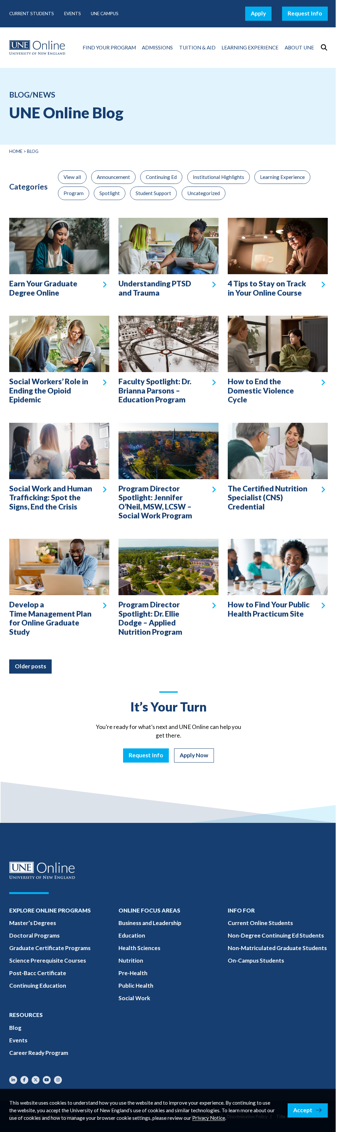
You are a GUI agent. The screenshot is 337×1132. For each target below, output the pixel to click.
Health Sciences (139, 947)
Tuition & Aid (197, 47)
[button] (324, 47)
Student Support (153, 193)
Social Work (134, 998)
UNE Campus (104, 13)
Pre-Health (132, 973)
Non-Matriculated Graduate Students (277, 947)
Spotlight (109, 193)
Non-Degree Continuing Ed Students (276, 935)
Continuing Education (37, 985)
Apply (258, 13)
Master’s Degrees (32, 922)
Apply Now (194, 755)
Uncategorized (203, 193)
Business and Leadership (149, 922)
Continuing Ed (161, 177)
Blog (15, 1027)
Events (72, 13)
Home (15, 151)
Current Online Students (260, 922)
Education (131, 935)
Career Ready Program (38, 1052)
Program (74, 193)
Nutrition (130, 960)
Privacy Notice (208, 1118)
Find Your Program (109, 47)
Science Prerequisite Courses (47, 960)
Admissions (157, 47)
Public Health (135, 985)
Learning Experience (249, 47)
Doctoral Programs (34, 935)
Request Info (305, 13)
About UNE (299, 47)
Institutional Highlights (218, 177)
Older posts (30, 666)
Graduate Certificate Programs (50, 947)
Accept (302, 1110)
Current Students (31, 13)
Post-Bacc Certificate (37, 973)
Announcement (113, 177)
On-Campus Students (256, 960)
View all (72, 177)
